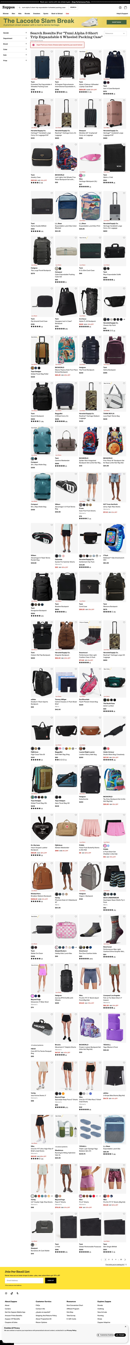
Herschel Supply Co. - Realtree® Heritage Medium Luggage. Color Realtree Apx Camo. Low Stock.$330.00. (90, 402)
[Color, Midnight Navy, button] (111, 1196)
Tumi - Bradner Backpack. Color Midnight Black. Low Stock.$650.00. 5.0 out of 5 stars (66, 594)
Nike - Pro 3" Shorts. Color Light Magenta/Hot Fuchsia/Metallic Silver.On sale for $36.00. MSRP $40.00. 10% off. (90, 1186)
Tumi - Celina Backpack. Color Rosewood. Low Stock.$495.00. (114, 356)
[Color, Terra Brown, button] (39, 604)
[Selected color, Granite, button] (32, 1244)
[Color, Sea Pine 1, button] (45, 797)
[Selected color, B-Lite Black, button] (56, 748)
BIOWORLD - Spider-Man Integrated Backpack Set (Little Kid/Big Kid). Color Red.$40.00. (90, 447)
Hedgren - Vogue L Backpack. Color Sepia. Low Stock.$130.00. (90, 886)
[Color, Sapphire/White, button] (90, 1093)
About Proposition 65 (43, 1319)
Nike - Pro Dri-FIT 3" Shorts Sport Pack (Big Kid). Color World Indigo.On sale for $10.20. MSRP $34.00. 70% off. (90, 986)
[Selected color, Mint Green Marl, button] (32, 1196)
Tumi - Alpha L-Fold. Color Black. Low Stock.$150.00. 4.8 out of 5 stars (114, 165)
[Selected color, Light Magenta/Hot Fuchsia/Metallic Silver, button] (80, 1196)
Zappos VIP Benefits (12, 1319)
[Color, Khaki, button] (66, 894)
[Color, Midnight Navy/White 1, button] (90, 1196)
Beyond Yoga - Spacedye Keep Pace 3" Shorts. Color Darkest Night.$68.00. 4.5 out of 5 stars (66, 1086)
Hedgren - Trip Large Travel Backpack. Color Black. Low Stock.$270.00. (42, 259)
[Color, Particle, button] (63, 894)
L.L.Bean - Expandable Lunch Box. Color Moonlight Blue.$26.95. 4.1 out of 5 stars (114, 1137)
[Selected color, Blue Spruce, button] (32, 458)
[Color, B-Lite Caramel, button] (66, 748)
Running (101, 1316)
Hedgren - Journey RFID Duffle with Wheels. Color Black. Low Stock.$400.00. (66, 986)
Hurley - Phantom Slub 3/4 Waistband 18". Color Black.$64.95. (66, 886)
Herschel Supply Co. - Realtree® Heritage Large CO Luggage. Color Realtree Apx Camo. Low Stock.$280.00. (114, 642)
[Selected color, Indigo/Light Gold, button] (105, 82)
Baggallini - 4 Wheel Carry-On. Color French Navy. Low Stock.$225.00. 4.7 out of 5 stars (66, 402)
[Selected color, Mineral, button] (56, 268)
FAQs (38, 1305)
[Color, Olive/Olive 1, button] (42, 797)
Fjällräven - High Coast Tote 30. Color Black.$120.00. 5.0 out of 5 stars (42, 738)
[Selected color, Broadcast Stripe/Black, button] (105, 894)
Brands (100, 1305)
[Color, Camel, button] (60, 1196)
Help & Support (122, 13)
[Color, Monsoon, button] (60, 894)
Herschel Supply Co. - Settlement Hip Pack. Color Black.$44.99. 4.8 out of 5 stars (90, 545)
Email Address (12, 1280)
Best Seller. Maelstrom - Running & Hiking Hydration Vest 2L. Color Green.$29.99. (66, 1137)
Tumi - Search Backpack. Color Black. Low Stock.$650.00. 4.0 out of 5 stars (42, 402)
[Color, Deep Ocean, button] (35, 996)
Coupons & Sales (11, 1322)
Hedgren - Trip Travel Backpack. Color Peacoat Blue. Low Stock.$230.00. (90, 356)
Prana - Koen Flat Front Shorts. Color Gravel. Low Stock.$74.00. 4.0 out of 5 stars (90, 496)
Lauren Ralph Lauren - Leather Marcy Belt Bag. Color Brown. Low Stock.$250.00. (90, 738)
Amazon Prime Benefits (13, 1316)
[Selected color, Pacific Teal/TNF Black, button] (105, 700)
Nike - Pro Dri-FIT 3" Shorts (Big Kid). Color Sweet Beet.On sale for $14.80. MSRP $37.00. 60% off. (114, 1186)
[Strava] (17, 1293)
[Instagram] (6, 1293)
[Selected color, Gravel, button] (80, 504)
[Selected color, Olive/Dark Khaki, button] (32, 368)
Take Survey (71, 1316)
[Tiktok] (12, 1293)
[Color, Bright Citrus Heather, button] (63, 1093)
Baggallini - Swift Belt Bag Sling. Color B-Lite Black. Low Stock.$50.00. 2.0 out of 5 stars (66, 738)
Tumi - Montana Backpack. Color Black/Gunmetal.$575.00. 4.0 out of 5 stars (114, 594)
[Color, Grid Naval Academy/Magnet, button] (121, 319)
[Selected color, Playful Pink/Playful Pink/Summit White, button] (80, 175)
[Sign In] (120, 7)
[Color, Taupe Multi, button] (35, 604)
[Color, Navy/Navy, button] (35, 797)
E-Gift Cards (71, 1319)
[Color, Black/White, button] (84, 1196)
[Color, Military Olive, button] (84, 947)
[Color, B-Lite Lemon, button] (69, 748)
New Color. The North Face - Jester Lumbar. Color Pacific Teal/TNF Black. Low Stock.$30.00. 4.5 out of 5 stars (114, 689)
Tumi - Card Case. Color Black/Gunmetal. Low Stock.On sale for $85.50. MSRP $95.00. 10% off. (90, 594)
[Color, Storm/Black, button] (111, 894)
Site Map (70, 1312)
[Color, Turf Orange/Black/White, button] (108, 1196)
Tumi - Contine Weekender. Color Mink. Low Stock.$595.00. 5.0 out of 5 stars (66, 447)
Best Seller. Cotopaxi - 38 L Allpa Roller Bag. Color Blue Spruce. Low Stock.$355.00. (42, 447)
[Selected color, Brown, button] (80, 748)
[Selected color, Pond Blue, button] (56, 797)
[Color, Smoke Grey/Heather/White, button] (84, 1093)
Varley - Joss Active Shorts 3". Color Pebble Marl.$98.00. (42, 1086)
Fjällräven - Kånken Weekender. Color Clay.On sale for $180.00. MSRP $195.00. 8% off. (66, 835)
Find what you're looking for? (115, 1264)
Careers (8, 1309)
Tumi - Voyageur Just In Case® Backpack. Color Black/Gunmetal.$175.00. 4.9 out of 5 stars (66, 309)
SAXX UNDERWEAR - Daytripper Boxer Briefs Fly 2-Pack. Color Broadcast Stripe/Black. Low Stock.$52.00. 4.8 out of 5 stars (114, 886)
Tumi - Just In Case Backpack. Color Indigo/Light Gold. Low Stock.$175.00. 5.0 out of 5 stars (114, 72)
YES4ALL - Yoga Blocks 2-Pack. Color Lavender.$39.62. (114, 1034)
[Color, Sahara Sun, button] (48, 1196)
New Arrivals (102, 1312)
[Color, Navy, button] (108, 319)
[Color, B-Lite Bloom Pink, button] (60, 748)
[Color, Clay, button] (35, 748)
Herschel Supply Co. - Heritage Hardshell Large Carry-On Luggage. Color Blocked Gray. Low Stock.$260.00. (114, 211)
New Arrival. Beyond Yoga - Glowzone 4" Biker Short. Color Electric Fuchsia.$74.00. (42, 986)
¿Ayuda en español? (43, 1312)
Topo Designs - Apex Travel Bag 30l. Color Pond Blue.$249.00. (66, 787)
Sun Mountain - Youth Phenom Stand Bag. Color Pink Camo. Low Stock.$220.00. (90, 689)
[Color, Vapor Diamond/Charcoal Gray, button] (97, 556)
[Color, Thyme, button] (35, 1196)
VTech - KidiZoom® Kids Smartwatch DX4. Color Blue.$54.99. (114, 545)
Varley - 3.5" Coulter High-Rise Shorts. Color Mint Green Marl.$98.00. (42, 1186)
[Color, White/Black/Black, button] (97, 1196)
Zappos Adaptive (104, 1322)
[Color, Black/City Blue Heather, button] (114, 894)
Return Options (41, 1322)
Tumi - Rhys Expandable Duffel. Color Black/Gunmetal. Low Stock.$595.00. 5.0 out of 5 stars (114, 259)
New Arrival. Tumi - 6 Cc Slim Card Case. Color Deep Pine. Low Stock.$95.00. (90, 259)
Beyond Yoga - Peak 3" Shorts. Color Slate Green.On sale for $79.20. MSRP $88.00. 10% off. (66, 1186)
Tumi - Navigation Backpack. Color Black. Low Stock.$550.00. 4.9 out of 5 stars (42, 594)
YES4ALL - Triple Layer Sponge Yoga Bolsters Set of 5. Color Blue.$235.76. (90, 1137)
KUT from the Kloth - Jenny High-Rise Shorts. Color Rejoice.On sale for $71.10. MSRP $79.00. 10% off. (114, 496)
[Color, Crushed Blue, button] (60, 556)
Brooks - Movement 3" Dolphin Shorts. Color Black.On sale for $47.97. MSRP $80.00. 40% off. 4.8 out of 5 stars (66, 1034)
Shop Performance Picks (81, 2)
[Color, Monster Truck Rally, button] (63, 947)
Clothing (101, 1309)
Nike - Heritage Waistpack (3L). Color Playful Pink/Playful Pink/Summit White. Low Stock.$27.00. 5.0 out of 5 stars (90, 165)
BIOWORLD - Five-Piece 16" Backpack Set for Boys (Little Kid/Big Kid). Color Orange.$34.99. (114, 447)
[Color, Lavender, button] (108, 845)
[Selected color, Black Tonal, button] (105, 319)
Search (73, 7)
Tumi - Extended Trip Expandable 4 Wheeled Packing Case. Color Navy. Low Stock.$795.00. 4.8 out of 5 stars (42, 72)
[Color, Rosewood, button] (108, 82)
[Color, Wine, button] (35, 947)
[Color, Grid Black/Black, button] (118, 319)
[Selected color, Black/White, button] (80, 1093)
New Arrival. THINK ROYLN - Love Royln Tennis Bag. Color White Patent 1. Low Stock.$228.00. (114, 402)
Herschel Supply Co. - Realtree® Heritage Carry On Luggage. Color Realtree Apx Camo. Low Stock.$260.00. (66, 118)
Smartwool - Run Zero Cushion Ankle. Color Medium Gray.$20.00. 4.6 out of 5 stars (90, 937)
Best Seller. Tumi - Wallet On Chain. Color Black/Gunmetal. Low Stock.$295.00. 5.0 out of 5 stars (42, 937)
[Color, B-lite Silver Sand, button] (73, 748)
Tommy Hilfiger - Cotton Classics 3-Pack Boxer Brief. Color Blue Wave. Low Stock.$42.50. (66, 689)
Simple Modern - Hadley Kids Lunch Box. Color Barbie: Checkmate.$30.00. (66, 937)
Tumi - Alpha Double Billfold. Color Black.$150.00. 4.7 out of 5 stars (42, 211)
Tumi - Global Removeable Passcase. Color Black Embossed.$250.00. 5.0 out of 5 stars (90, 1233)
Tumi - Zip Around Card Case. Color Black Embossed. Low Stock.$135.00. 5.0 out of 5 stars (42, 309)
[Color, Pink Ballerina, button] (66, 947)
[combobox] (43, 7)
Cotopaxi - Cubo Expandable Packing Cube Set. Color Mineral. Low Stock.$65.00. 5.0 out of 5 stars (66, 259)
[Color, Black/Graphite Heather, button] (108, 894)
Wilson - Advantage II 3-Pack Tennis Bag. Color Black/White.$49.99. (66, 496)
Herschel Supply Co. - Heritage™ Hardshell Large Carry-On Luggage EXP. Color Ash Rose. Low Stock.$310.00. (42, 118)
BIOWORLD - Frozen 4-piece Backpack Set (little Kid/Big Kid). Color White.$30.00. (90, 1034)
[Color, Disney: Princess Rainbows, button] (69, 947)
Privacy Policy (71, 1330)
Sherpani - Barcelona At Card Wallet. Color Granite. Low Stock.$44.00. (42, 1233)
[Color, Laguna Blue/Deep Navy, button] (90, 947)
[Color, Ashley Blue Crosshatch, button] (93, 556)
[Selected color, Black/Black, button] (105, 748)
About (7, 1305)
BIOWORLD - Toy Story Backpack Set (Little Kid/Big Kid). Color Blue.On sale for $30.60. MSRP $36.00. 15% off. (114, 787)
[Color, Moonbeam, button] (111, 319)
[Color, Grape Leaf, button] (87, 504)
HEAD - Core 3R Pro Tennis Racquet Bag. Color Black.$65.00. (42, 1034)
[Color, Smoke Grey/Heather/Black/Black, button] (87, 1196)
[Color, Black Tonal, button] (87, 556)
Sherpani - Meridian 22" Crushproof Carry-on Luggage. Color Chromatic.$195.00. (90, 118)
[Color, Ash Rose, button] (84, 556)
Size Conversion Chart (75, 1305)
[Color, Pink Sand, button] (63, 556)
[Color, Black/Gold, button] (108, 268)
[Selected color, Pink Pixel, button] (105, 845)
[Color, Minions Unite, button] (73, 947)
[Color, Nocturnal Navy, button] (60, 1093)
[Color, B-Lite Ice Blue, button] (63, 748)
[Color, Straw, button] (35, 1244)
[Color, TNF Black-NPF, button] (114, 700)
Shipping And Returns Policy (46, 1316)
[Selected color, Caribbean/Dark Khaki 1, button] (32, 797)
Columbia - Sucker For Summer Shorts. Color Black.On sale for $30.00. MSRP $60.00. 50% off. (66, 545)
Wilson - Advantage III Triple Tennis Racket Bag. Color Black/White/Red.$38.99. (42, 545)
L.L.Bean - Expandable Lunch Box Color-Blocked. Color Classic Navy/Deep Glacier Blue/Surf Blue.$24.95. (66, 211)
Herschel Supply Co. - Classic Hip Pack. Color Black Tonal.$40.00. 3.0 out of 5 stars (114, 309)
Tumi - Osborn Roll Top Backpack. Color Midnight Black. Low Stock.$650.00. (42, 642)
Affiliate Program (73, 1309)
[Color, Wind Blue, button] (45, 1196)
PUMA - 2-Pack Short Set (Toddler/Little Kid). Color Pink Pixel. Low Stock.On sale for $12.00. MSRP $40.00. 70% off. (114, 835)
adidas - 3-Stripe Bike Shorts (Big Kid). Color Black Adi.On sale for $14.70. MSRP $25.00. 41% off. (114, 1086)
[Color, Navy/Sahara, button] (35, 368)
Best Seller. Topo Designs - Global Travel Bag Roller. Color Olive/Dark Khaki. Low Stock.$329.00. (42, 356)
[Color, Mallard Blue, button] (42, 1196)
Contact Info (40, 1309)
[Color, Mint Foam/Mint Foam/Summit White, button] (84, 175)
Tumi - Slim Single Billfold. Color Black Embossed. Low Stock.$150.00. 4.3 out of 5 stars (114, 1233)
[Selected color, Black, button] (56, 556)
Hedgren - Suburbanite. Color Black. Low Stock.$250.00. (90, 787)
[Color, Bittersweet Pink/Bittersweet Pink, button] (108, 748)
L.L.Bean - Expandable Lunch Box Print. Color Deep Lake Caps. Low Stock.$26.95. (90, 211)
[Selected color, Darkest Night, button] (56, 1093)
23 (121, 1259)
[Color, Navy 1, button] (42, 604)
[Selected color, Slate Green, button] (56, 1196)
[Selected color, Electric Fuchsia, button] (32, 996)
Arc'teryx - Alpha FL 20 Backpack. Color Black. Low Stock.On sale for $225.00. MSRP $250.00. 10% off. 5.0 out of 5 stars (90, 309)
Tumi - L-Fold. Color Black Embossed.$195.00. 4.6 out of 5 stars (66, 1233)
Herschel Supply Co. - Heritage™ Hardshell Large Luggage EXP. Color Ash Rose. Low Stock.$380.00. (114, 118)
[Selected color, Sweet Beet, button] (105, 1196)
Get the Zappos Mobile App (15, 1312)
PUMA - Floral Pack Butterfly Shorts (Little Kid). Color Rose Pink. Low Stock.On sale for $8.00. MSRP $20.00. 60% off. (90, 835)
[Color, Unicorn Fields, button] (60, 947)
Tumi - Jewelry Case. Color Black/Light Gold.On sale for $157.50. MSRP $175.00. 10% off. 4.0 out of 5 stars (42, 165)
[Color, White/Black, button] (87, 1093)
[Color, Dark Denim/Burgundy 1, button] (39, 797)
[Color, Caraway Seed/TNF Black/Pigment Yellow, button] (108, 700)
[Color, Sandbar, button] (90, 504)
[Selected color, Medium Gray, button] (80, 947)
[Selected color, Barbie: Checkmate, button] (56, 947)
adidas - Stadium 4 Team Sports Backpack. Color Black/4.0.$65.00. (42, 689)
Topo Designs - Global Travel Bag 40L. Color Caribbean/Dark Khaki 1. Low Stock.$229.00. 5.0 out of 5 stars (42, 787)
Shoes (100, 1319)
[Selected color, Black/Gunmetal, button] (105, 268)
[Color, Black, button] (60, 268)
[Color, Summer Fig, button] (39, 1196)
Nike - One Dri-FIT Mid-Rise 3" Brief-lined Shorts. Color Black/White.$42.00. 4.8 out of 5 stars (90, 1086)
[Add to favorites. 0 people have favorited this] (51, 51)
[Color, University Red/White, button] (93, 1196)
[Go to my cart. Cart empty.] (126, 7)
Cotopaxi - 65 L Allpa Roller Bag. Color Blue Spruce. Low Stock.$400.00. (42, 496)
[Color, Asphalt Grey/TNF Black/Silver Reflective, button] (111, 700)
